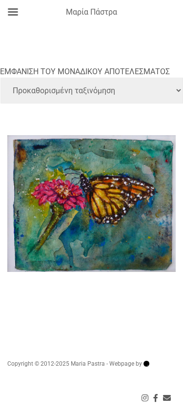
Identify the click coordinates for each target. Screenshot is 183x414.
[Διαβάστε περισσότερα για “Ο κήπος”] (91, 192)
